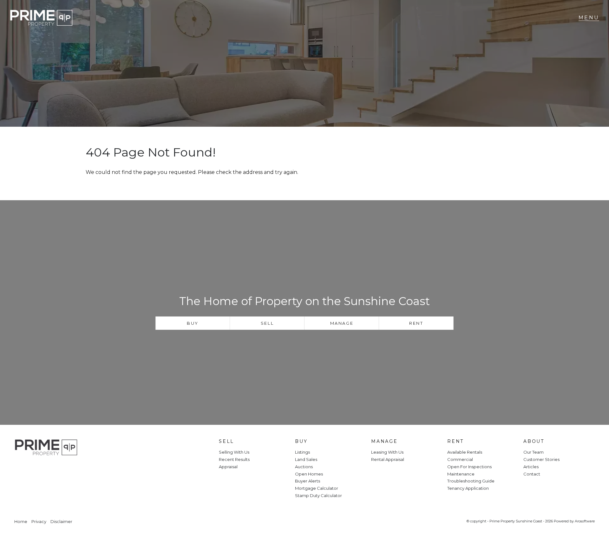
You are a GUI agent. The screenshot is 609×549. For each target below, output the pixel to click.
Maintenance (461, 473)
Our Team (533, 452)
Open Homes (309, 473)
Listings (302, 452)
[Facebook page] (23, 469)
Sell (267, 323)
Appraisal (228, 466)
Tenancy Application (468, 488)
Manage (342, 323)
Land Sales (306, 459)
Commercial (460, 459)
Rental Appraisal (387, 459)
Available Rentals (464, 452)
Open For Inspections (469, 466)
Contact (531, 473)
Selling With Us (234, 452)
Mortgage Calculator (316, 488)
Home (20, 521)
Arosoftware (585, 521)
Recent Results (234, 459)
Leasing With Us (387, 452)
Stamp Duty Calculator (318, 495)
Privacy (38, 521)
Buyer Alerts (307, 480)
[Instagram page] (40, 469)
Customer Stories (541, 459)
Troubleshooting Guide (470, 480)
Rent (416, 323)
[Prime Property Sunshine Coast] (41, 18)
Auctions (304, 466)
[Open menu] (588, 17)
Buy (193, 323)
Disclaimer (61, 521)
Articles (531, 466)
